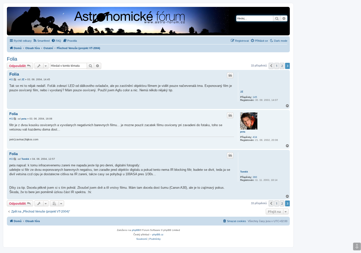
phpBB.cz (157, 234)
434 (255, 137)
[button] (271, 66)
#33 (11, 159)
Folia (12, 59)
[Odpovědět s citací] (230, 75)
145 (255, 97)
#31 (11, 79)
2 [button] (282, 66)
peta (242, 131)
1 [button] (277, 66)
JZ (241, 91)
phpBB (136, 230)
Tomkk (244, 171)
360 (255, 177)
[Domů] (102, 21)
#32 (11, 118)
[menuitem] (41, 41)
